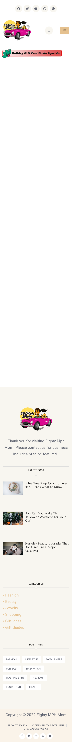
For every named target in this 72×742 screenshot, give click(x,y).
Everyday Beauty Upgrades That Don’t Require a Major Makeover (47, 547)
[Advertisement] (36, 224)
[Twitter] (27, 8)
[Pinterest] (53, 8)
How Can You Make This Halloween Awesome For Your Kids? (45, 516)
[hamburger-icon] (64, 30)
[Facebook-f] (22, 736)
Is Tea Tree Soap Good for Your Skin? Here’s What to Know (46, 485)
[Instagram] (44, 8)
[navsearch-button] (49, 30)
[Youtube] (36, 8)
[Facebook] (18, 8)
